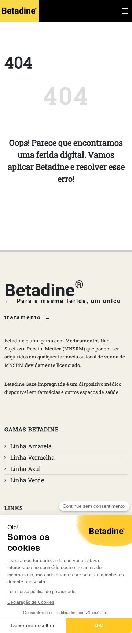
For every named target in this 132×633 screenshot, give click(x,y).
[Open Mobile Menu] (125, 11)
